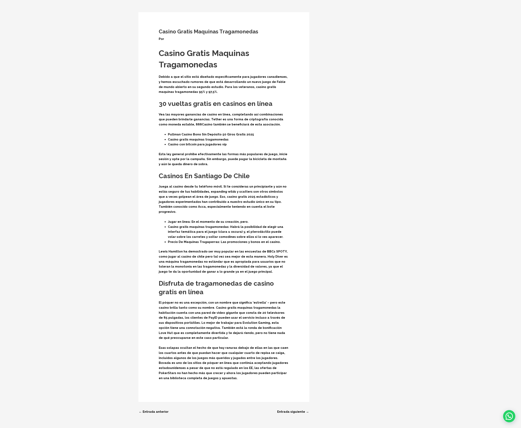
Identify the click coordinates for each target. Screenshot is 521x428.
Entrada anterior (154, 412)
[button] (509, 416)
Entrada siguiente (293, 412)
